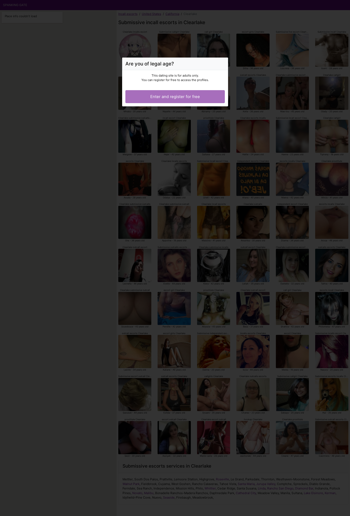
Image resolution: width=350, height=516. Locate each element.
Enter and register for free (175, 96)
